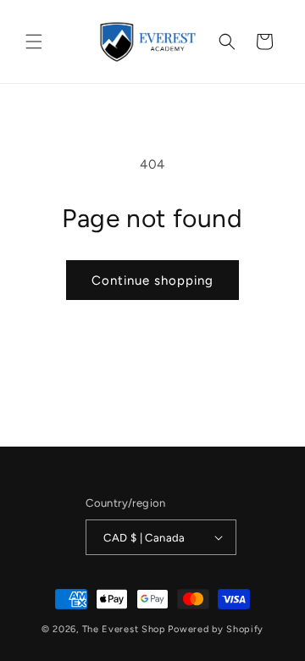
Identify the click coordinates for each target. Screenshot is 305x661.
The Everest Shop (124, 629)
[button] (34, 41)
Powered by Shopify (215, 629)
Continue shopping (153, 280)
